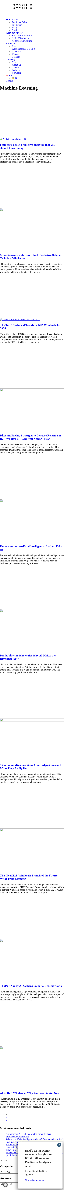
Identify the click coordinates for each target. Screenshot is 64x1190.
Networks (16, 73)
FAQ (14, 27)
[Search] (14, 1160)
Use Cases (17, 51)
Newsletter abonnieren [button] (35, 1180)
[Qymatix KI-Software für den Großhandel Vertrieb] (32, 8)
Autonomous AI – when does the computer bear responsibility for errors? (28, 1135)
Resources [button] (11, 43)
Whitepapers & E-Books (23, 49)
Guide (15, 30)
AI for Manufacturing (22, 41)
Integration (17, 25)
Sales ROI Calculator (22, 35)
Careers (15, 67)
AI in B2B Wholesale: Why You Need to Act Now (30, 1093)
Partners (15, 70)
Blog (14, 46)
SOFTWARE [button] (12, 19)
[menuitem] (35, 25)
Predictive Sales (19, 22)
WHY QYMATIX (14, 33)
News (14, 62)
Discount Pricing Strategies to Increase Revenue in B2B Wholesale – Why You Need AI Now (30, 437)
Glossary (16, 57)
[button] (14, 139)
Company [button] (10, 59)
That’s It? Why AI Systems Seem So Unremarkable (31, 985)
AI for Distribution (20, 38)
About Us (16, 65)
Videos (15, 54)
